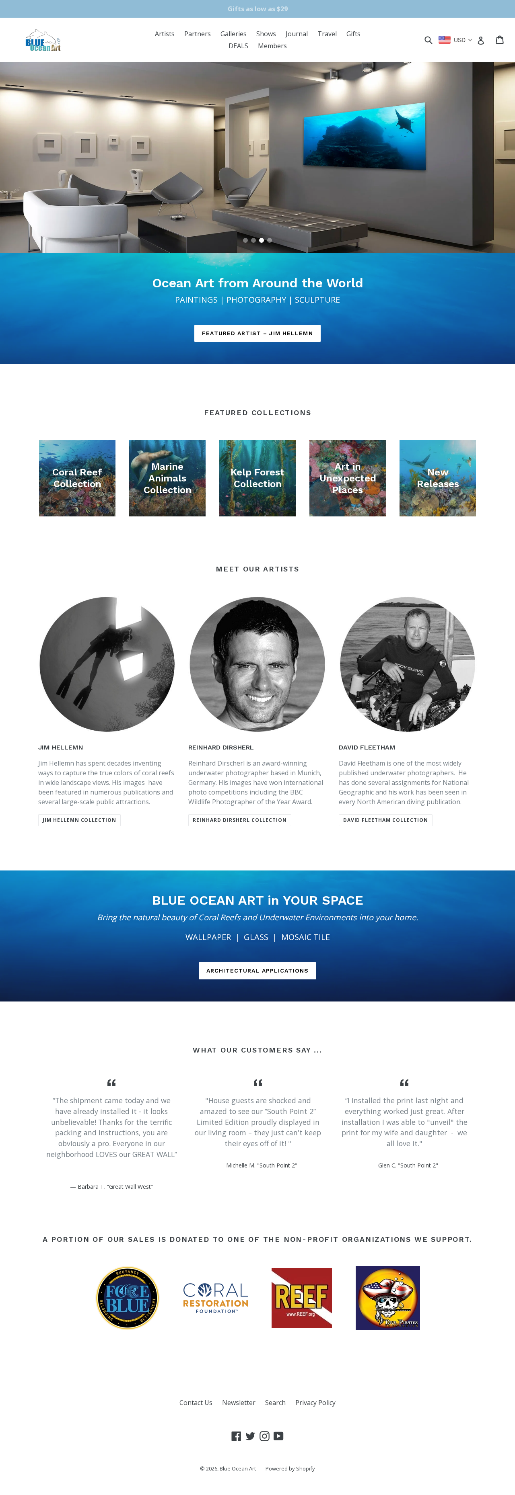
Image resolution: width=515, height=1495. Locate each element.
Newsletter (238, 1402)
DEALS (238, 45)
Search (275, 1402)
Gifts (353, 33)
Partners (197, 33)
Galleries (233, 33)
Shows (266, 33)
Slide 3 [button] (261, 240)
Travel (327, 33)
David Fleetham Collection (385, 820)
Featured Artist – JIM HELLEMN (257, 333)
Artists (165, 33)
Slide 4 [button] (269, 240)
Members (272, 45)
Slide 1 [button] (245, 240)
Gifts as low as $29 (258, 8)
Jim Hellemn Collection (79, 820)
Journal (297, 33)
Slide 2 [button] (253, 240)
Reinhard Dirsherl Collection (240, 820)
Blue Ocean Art (238, 1468)
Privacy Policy (315, 1402)
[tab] (245, 240)
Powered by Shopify (290, 1468)
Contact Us (195, 1402)
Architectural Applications (257, 970)
